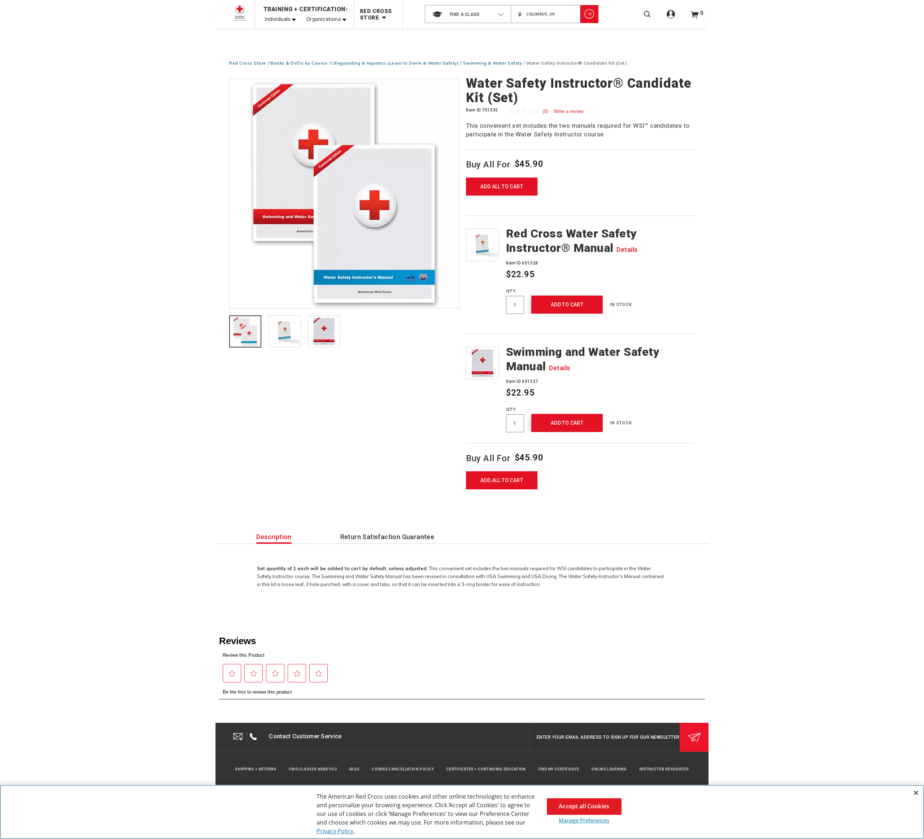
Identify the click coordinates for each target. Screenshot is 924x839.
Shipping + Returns (255, 769)
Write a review (568, 111)
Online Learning (609, 769)
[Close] (916, 793)
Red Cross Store (247, 63)
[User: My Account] (671, 18)
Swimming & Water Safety (492, 63)
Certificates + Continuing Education (486, 769)
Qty (511, 290)
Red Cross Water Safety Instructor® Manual (572, 241)
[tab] (245, 332)
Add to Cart (567, 304)
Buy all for (488, 164)
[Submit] (694, 737)
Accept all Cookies (584, 806)
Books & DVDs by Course (298, 63)
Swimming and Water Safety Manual (583, 359)
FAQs (354, 769)
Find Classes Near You (313, 769)
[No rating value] (525, 111)
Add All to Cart (501, 186)
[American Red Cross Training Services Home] (239, 13)
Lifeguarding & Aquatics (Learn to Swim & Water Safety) (395, 63)
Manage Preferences (584, 820)
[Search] (647, 19)
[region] (462, 812)
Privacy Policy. (336, 831)
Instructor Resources (664, 769)
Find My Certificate (558, 769)
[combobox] (468, 14)
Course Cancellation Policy (402, 769)
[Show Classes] (589, 14)
